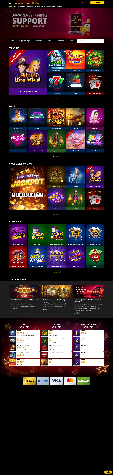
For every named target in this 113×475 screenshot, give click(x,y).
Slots (15, 7)
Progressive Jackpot (24, 41)
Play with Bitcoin (40, 7)
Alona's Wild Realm (22, 335)
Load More (55, 99)
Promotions (30, 7)
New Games (60, 41)
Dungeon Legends (21, 342)
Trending (49, 41)
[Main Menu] (10, 2)
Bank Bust (19, 357)
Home (10, 7)
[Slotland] (27, 2)
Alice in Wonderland (54, 357)
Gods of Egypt (52, 348)
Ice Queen (19, 350)
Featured (71, 41)
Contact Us (59, 7)
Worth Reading (51, 7)
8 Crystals (19, 364)
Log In (84, 3)
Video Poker (21, 7)
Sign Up (98, 3)
